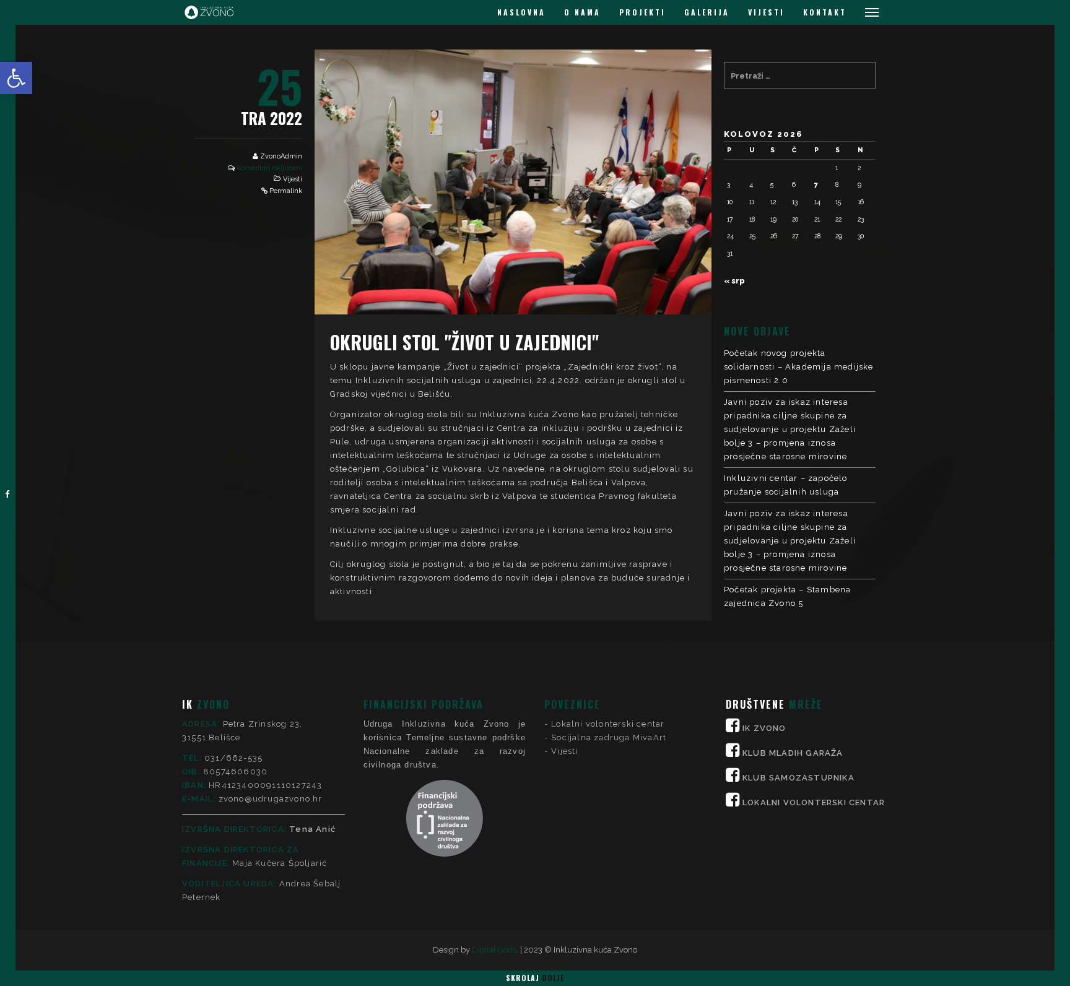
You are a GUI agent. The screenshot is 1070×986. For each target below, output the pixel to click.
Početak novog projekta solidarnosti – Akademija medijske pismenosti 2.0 (799, 366)
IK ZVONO (764, 728)
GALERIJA (706, 12)
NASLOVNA (521, 12)
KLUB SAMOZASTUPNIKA (798, 777)
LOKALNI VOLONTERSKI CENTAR (813, 802)
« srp (734, 280)
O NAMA (582, 12)
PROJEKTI (642, 12)
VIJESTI (766, 12)
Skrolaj (535, 977)
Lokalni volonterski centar (607, 724)
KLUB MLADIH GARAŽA (792, 753)
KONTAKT (824, 12)
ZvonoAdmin (281, 156)
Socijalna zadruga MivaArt (608, 737)
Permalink (285, 191)
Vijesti (292, 179)
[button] (16, 78)
